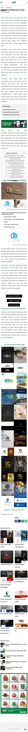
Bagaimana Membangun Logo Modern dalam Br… (16, 662)
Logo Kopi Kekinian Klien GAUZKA (11, 112)
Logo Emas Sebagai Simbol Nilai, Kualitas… (14, 656)
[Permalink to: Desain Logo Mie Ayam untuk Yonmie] (7, 594)
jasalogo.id (7, 510)
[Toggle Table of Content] (23, 153)
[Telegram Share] (22, 521)
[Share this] (15, 521)
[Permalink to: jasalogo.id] (2, 12)
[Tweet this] (19, 521)
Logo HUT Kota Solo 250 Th (9, 109)
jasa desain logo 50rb (6, 514)
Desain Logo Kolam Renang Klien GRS (16, 166)
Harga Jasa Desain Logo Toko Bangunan (15, 160)
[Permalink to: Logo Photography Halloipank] (21, 556)
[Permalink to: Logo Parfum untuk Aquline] (21, 608)
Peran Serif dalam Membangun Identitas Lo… (14, 668)
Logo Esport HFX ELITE (6, 564)
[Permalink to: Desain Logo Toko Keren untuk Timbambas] (21, 574)
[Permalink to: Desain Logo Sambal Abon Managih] (7, 577)
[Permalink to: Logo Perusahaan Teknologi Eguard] (21, 536)
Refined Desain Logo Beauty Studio (11, 114)
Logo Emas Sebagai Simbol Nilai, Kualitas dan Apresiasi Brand (16, 168)
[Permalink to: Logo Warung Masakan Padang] (21, 594)
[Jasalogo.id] (14, 2)
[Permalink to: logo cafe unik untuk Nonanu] (7, 536)
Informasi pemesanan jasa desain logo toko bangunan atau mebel (15, 157)
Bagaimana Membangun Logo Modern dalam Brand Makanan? (16, 171)
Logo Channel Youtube (6, 613)
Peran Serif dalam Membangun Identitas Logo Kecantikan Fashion (16, 174)
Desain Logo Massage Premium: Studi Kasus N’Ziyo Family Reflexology (16, 164)
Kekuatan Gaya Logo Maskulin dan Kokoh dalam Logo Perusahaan (16, 177)
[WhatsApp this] (25, 521)
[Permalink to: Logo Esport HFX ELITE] (7, 556)
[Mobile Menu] (1, 2)
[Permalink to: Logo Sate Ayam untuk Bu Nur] (21, 623)
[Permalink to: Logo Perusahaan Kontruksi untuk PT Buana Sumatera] (7, 623)
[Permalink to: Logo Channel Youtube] (7, 608)
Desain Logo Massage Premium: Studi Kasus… (16, 645)
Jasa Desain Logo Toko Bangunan (11, 265)
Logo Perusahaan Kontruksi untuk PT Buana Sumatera (5, 631)
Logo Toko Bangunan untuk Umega (14, 155)
